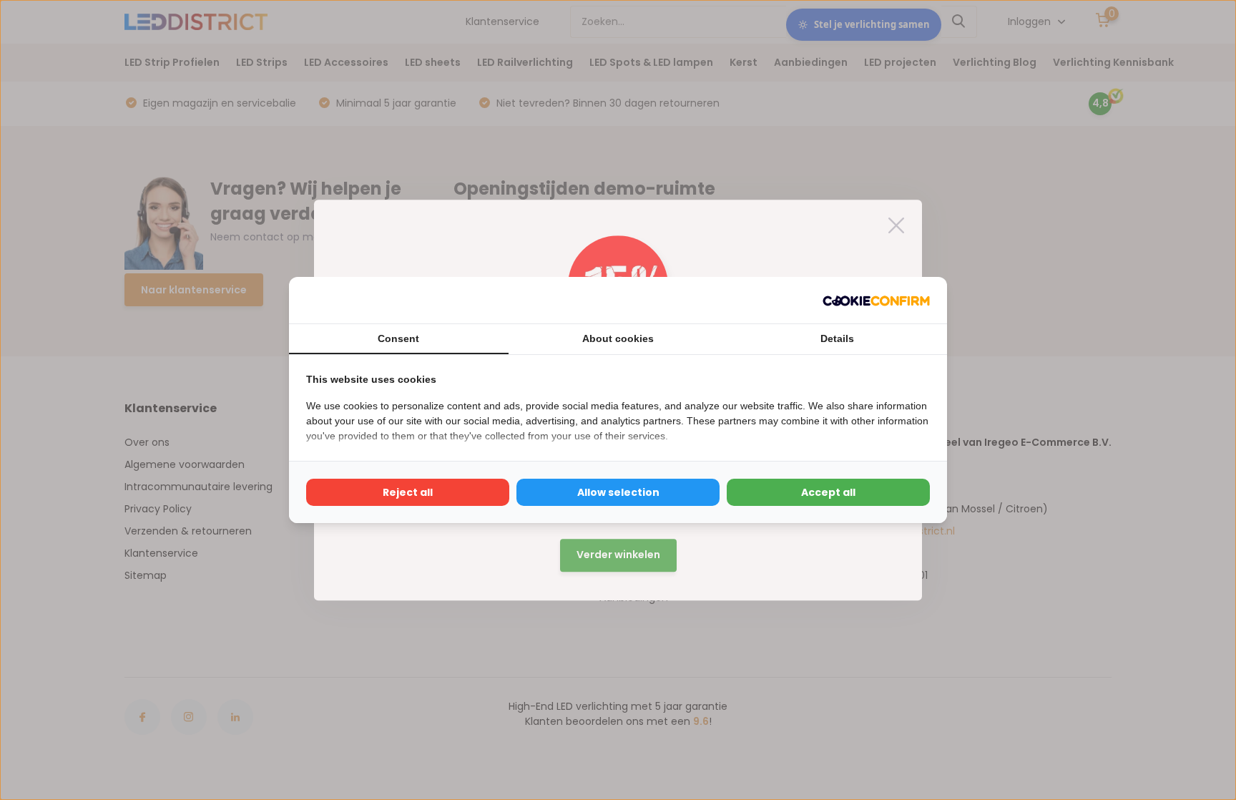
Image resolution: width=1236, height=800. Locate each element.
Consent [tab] (398, 338)
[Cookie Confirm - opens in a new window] (876, 300)
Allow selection (618, 492)
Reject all (408, 492)
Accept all (828, 492)
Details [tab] (837, 338)
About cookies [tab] (618, 338)
